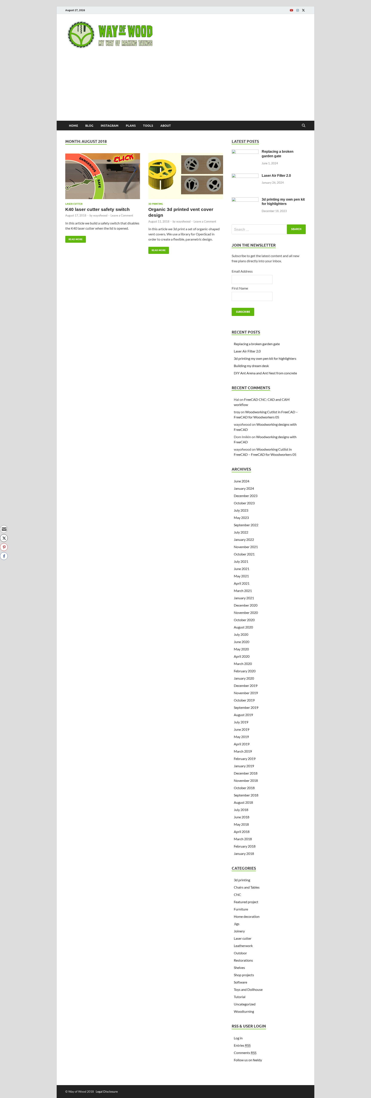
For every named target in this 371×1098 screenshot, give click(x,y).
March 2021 (243, 591)
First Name (240, 288)
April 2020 (241, 656)
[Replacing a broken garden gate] (245, 152)
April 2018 (241, 832)
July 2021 (241, 561)
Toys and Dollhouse (248, 989)
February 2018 (244, 846)
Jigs (236, 924)
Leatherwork (243, 946)
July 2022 (241, 532)
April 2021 (241, 583)
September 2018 (246, 795)
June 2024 (241, 481)
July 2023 (241, 510)
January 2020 (244, 678)
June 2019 (241, 729)
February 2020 (244, 671)
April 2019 (241, 744)
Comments (245, 1053)
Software (240, 982)
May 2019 (241, 737)
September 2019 (246, 707)
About (165, 125)
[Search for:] (269, 229)
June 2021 (241, 569)
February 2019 (244, 758)
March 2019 (243, 751)
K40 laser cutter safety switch (97, 209)
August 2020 (243, 627)
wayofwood (100, 215)
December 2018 (245, 773)
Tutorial (239, 997)
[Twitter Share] (4, 538)
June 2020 (241, 642)
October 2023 (244, 503)
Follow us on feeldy (248, 1060)
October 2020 (244, 620)
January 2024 (244, 488)
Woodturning (244, 1011)
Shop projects (244, 975)
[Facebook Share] (4, 556)
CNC (237, 894)
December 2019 (245, 685)
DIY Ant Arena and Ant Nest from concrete (265, 373)
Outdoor (240, 953)
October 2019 (244, 700)
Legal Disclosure (107, 1091)
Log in (238, 1038)
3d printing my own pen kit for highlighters (265, 358)
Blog (89, 125)
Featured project (246, 902)
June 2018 (241, 817)
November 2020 (246, 612)
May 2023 (241, 517)
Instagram (110, 125)
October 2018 (244, 788)
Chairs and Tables (247, 887)
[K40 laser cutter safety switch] (102, 178)
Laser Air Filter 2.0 (276, 175)
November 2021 (246, 547)
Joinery (239, 931)
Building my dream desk (251, 366)
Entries (242, 1045)
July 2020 (241, 634)
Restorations (243, 960)
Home (73, 125)
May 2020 (241, 649)
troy (237, 412)
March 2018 (243, 839)
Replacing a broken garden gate (257, 344)
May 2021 (241, 576)
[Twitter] (303, 10)
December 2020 (245, 605)
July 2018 (241, 810)
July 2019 (241, 722)
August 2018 (243, 802)
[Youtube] (291, 10)
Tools (148, 125)
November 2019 (246, 693)
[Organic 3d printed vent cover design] (185, 178)
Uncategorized (244, 1004)
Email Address (242, 271)
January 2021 (244, 598)
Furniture (241, 909)
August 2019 (243, 715)
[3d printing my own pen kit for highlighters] (245, 200)
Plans (131, 125)
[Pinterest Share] (4, 547)
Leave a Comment (122, 215)
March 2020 (243, 664)
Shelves (239, 967)
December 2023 (245, 496)
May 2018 (241, 824)
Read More (74, 238)
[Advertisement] (185, 88)
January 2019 (244, 766)
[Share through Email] (4, 529)
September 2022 (246, 525)
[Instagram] (297, 10)
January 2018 (244, 853)
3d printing (155, 203)
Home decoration (247, 916)
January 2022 (244, 539)
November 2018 (246, 780)
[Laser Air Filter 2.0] (245, 176)
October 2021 (244, 554)
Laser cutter (73, 203)
